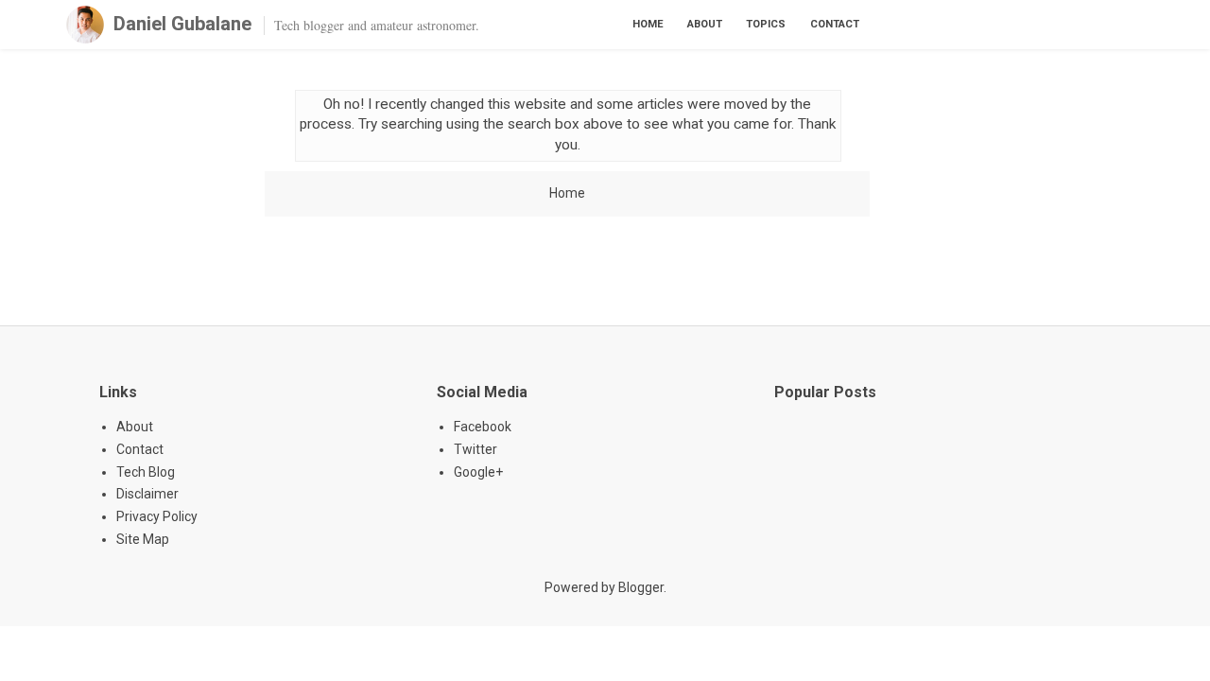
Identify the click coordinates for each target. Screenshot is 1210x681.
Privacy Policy (157, 516)
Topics (766, 24)
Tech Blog (145, 472)
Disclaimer (147, 493)
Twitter (475, 449)
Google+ (478, 472)
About (704, 24)
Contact (834, 24)
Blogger (641, 587)
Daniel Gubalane (182, 23)
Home (648, 24)
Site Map (142, 539)
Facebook (482, 426)
